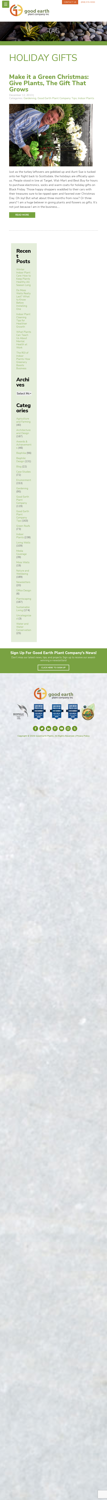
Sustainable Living (23, 608)
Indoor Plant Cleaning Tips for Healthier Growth (23, 320)
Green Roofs (23, 526)
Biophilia (21, 453)
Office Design (23, 590)
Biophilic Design (21, 460)
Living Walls (23, 542)
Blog (19, 466)
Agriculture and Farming (23, 420)
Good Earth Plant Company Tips (57, 98)
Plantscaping (23, 599)
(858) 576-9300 (88, 2)
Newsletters (23, 582)
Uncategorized (23, 617)
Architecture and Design (23, 431)
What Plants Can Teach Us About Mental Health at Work (23, 339)
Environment (23, 480)
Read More (22, 214)
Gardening (29, 98)
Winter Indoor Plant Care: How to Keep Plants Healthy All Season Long (23, 277)
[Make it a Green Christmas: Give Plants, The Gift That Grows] (51, 165)
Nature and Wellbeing (22, 572)
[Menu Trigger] (5, 4)
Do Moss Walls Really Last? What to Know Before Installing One (23, 300)
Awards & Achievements (23, 445)
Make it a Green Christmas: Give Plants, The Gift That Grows (49, 83)
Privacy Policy (83, 736)
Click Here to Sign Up (53, 667)
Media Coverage (21, 552)
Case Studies (23, 471)
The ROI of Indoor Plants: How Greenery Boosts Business (23, 360)
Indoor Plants (86, 98)
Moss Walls (22, 562)
